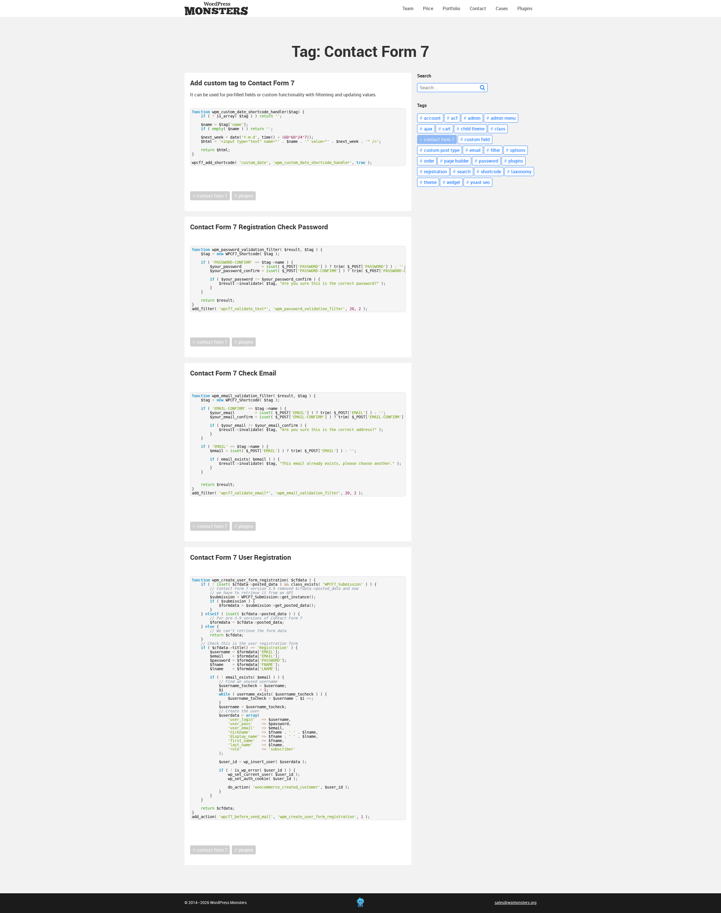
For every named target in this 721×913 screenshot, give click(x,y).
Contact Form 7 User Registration (240, 557)
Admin (474, 118)
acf (454, 118)
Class (500, 129)
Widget (453, 182)
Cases (502, 8)
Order (429, 161)
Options (517, 150)
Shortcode (491, 171)
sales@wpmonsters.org (516, 902)
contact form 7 (212, 196)
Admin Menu (503, 118)
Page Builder (456, 161)
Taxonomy (521, 171)
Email (474, 150)
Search (464, 171)
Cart (446, 129)
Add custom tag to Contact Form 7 (242, 82)
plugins (246, 196)
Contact (478, 8)
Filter (495, 150)
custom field (477, 139)
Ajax (428, 129)
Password (488, 161)
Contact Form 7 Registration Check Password (259, 226)
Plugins (524, 8)
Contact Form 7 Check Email (233, 372)
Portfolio (451, 8)
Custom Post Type (441, 150)
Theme (430, 182)
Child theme (472, 129)
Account (432, 118)
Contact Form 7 (439, 139)
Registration (435, 171)
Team (407, 8)
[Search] (483, 87)
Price (428, 8)
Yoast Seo (480, 182)
